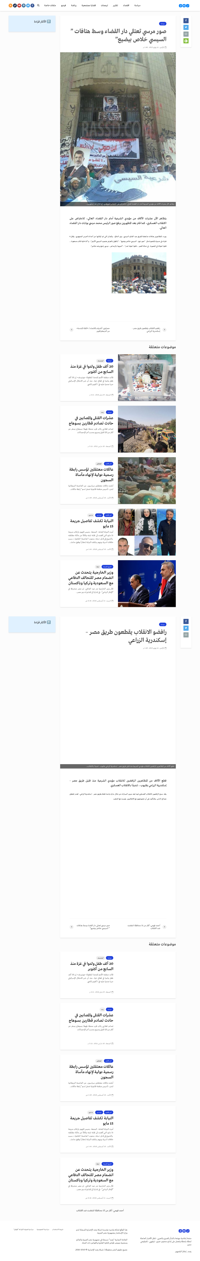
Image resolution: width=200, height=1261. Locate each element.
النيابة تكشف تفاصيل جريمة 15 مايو (91, 524)
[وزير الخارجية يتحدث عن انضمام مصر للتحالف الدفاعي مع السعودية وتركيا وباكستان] (147, 583)
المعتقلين (99, 464)
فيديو (63, 5)
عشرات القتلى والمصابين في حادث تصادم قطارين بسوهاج (91, 421)
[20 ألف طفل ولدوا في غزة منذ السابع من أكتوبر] (147, 377)
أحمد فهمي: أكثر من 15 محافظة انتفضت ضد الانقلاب (100, 1210)
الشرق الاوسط (107, 567)
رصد (102, 412)
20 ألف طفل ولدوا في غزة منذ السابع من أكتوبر (91, 369)
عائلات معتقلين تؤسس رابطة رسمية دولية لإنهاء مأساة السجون (91, 475)
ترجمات (104, 5)
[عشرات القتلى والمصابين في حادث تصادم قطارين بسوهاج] (147, 429)
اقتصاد (126, 5)
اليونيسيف (101, 361)
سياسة (137, 5)
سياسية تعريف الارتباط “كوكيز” (24, 1230)
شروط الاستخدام (57, 1230)
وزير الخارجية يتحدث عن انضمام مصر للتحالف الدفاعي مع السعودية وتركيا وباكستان (90, 578)
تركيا (97, 567)
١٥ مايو (91, 515)
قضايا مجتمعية (89, 5)
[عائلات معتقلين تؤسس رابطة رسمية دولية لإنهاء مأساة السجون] (147, 480)
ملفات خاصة (50, 5)
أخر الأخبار (109, 464)
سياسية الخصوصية (43, 1230)
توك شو (99, 515)
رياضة (73, 5)
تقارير (115, 5)
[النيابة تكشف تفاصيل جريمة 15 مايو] (147, 532)
